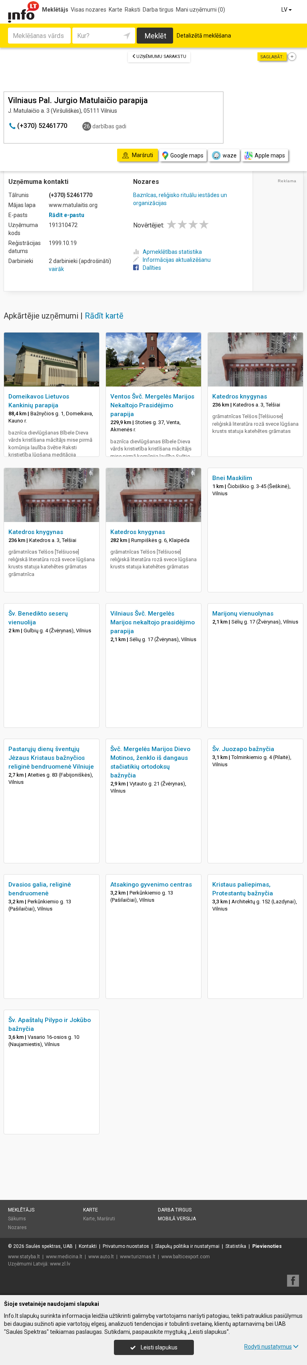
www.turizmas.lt (137, 1256)
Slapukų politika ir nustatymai (187, 1246)
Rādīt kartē (104, 316)
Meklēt (155, 36)
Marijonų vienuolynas (242, 613)
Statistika (235, 1246)
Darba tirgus (158, 9)
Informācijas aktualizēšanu (177, 260)
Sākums (17, 1219)
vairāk (56, 269)
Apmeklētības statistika (172, 252)
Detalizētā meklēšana (204, 35)
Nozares (17, 1227)
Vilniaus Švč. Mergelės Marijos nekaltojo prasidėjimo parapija (152, 622)
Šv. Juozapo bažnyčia (243, 749)
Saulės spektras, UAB (49, 1246)
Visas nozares (88, 9)
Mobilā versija (177, 1219)
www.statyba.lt (24, 1256)
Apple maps (270, 155)
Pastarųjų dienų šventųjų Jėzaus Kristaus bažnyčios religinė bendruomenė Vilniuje (51, 757)
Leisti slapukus (158, 1347)
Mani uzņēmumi (200, 9)
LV (285, 9)
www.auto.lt (101, 1256)
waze (230, 155)
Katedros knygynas (239, 396)
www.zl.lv (60, 1264)
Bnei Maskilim (232, 478)
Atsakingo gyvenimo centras (151, 884)
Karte (115, 9)
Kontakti (88, 1246)
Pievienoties (267, 1246)
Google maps (186, 155)
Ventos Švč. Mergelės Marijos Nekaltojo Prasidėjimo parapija (152, 405)
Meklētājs (55, 9)
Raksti (132, 9)
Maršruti (106, 1219)
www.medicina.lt (64, 1256)
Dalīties (152, 268)
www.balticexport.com (185, 1256)
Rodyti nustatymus (268, 1346)
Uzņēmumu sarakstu (161, 56)
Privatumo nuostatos (126, 1246)
